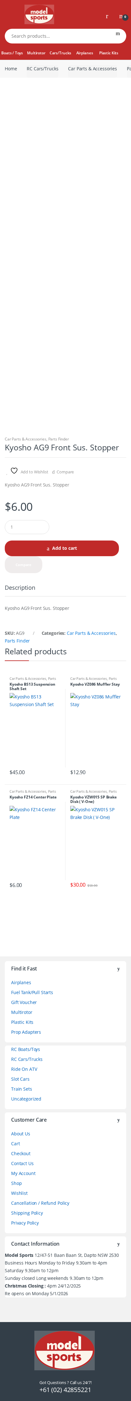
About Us (20, 1134)
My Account (23, 1173)
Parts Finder (58, 439)
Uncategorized (26, 1099)
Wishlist (19, 1193)
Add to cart (64, 548)
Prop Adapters (26, 1032)
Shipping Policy (27, 1213)
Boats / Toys (12, 53)
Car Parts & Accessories (92, 69)
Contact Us (22, 1163)
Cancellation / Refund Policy (40, 1203)
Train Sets (21, 1089)
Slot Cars (20, 1079)
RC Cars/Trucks (42, 69)
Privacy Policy (25, 1223)
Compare (65, 472)
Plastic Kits (108, 53)
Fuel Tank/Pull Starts (32, 992)
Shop (16, 1183)
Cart (15, 1143)
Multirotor (36, 53)
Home (11, 69)
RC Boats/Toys (25, 1049)
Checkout (21, 1153)
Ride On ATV (24, 1069)
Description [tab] (20, 588)
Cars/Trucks (60, 53)
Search (117, 36)
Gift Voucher (24, 1002)
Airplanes (84, 53)
